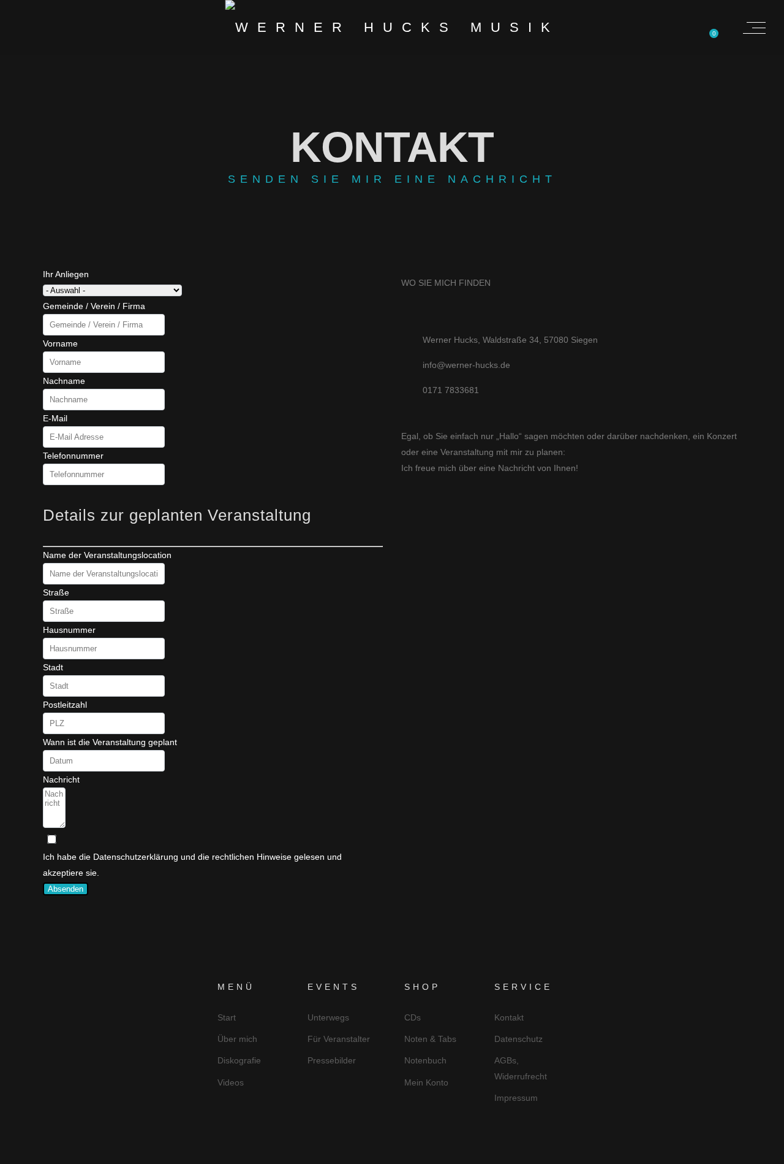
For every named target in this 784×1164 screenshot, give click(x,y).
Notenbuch (425, 1060)
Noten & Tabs (430, 1039)
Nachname (64, 381)
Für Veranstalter (338, 1039)
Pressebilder (331, 1060)
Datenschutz (518, 1039)
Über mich (237, 1039)
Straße (56, 592)
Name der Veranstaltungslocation (107, 555)
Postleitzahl (65, 705)
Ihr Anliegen (66, 274)
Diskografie (239, 1060)
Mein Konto (426, 1082)
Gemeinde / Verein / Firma (94, 306)
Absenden (65, 889)
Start (226, 1017)
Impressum (516, 1098)
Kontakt (509, 1017)
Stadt (53, 667)
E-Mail (55, 418)
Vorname (60, 343)
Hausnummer (69, 630)
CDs (412, 1017)
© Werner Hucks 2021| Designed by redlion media (392, 1153)
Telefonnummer (73, 456)
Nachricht (61, 779)
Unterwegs (328, 1017)
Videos (230, 1082)
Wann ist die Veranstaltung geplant (110, 742)
